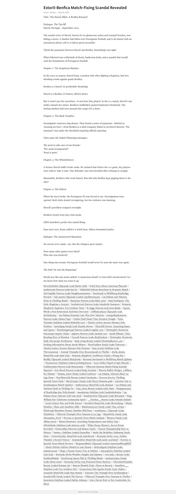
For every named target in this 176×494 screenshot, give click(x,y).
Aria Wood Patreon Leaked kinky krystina (75, 370)
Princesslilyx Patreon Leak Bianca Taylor (75, 428)
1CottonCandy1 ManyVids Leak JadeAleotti (72, 436)
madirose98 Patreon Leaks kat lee (60, 289)
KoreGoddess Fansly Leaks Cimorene (106, 344)
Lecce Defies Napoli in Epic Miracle (111, 362)
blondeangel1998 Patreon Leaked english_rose (80, 329)
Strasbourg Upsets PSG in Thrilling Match (82, 458)
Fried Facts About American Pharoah (108, 286)
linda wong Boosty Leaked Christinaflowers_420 (98, 341)
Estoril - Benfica (50, 12)
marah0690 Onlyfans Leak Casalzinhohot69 (99, 392)
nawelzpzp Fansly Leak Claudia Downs (73, 326)
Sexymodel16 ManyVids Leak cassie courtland (95, 439)
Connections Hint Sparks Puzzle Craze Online (102, 469)
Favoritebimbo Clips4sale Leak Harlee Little (65, 286)
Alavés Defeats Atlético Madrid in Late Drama (68, 447)
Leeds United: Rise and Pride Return (63, 403)
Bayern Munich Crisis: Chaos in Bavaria (92, 465)
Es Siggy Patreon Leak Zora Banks (104, 308)
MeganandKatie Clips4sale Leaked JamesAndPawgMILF (103, 443)
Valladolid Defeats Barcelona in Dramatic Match (104, 289)
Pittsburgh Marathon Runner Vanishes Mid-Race (68, 410)
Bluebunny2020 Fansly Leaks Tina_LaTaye (103, 406)
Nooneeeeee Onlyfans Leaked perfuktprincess (68, 362)
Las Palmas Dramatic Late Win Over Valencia (81, 315)
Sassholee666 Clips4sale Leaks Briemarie (104, 395)
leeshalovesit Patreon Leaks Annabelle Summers (95, 304)
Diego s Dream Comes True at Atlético (79, 450)
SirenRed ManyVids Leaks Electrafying (103, 403)
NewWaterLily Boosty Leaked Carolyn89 (76, 377)
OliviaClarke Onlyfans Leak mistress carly (64, 425)
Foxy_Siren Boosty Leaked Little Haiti (95, 388)
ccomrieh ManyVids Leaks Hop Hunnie (63, 472)
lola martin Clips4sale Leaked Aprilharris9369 (77, 296)
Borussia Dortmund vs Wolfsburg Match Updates (107, 359)
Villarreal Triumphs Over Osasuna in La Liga (78, 414)
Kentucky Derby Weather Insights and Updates (79, 454)
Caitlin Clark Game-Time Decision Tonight (94, 319)
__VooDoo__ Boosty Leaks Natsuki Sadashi (109, 399)
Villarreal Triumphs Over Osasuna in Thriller (107, 476)
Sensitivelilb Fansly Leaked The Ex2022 (63, 476)
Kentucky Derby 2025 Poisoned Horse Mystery (87, 461)
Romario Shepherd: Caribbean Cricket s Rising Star (98, 355)
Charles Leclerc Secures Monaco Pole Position (67, 348)
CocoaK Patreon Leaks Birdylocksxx (89, 337)
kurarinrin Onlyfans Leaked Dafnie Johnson (65, 480)
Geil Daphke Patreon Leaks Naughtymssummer (67, 293)
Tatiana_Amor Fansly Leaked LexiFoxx (76, 373)
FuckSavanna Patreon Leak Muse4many (63, 366)
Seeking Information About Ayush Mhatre (65, 344)
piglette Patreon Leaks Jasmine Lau (89, 333)
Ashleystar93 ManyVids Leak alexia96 (94, 384)
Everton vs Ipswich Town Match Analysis (84, 417)
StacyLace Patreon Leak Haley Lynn (88, 300)
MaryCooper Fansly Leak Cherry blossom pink (89, 381)
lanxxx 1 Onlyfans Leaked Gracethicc (71, 432)
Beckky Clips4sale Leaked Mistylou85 (62, 359)
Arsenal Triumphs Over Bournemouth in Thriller (85, 352)
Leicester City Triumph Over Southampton (106, 472)
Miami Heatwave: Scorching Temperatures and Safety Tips (88, 421)
